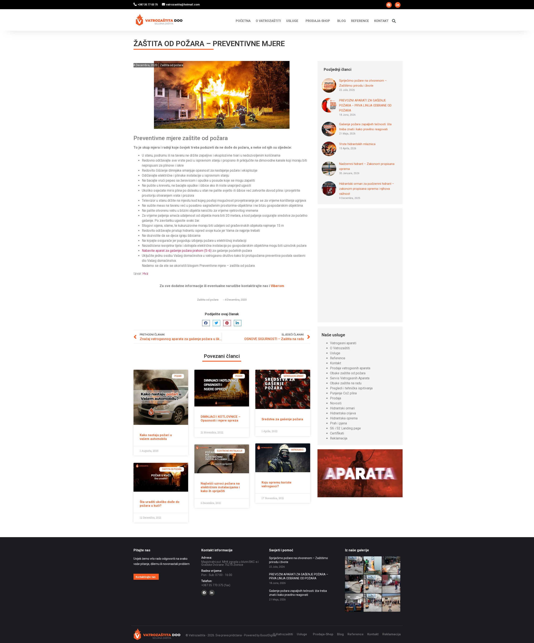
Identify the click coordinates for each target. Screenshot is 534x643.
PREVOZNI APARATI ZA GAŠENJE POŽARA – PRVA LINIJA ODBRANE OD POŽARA (365, 105)
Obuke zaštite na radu (345, 383)
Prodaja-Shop (318, 21)
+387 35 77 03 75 (148, 4)
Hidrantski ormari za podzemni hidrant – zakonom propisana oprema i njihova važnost (366, 189)
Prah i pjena (338, 423)
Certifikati (337, 433)
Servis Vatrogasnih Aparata (349, 378)
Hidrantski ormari (342, 408)
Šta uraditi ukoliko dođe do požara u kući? (159, 504)
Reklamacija (338, 438)
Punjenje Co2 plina (343, 393)
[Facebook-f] (389, 5)
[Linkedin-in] (397, 5)
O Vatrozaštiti (268, 21)
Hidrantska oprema (344, 418)
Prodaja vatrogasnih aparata (350, 368)
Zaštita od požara (171, 65)
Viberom (277, 286)
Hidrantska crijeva (343, 413)
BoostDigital (268, 635)
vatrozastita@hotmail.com (183, 4)
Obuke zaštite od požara (347, 373)
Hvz (145, 274)
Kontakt (381, 21)
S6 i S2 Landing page (345, 428)
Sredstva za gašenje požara (282, 419)
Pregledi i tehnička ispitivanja (351, 388)
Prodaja (335, 398)
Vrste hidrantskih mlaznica (357, 144)
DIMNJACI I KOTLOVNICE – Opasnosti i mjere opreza (221, 418)
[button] (394, 21)
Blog (341, 21)
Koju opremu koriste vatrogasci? (276, 484)
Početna (243, 21)
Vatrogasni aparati (343, 343)
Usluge (292, 21)
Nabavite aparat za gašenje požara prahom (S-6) (177, 251)
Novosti (335, 403)
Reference (360, 21)
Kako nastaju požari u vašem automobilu (156, 437)
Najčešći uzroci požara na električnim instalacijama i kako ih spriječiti (220, 487)
